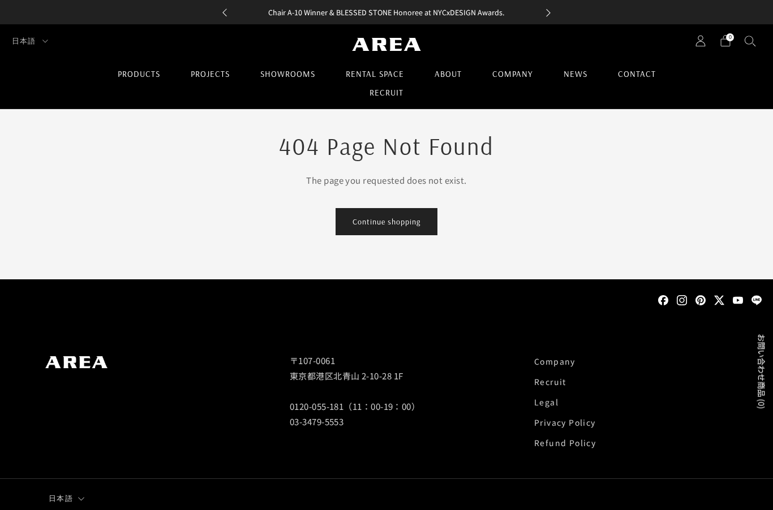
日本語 (25, 40)
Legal (546, 402)
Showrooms (287, 73)
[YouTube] (738, 299)
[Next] (548, 12)
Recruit (386, 92)
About (448, 73)
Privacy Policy (565, 422)
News (575, 73)
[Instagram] (682, 299)
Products (139, 73)
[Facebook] (663, 299)
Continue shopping (386, 222)
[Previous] (224, 12)
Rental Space (375, 73)
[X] (719, 299)
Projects (210, 73)
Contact (637, 73)
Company (512, 73)
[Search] (750, 40)
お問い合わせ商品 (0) (761, 371)
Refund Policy (565, 442)
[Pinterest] (700, 299)
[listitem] (386, 12)
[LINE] (756, 299)
